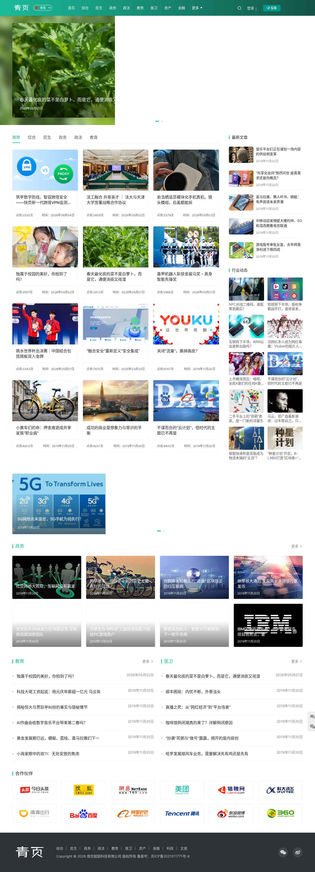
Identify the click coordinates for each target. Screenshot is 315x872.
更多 (196, 8)
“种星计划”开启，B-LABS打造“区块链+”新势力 (285, 455)
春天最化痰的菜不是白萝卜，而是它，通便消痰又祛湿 (114, 276)
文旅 (183, 848)
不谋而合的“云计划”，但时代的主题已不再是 (186, 430)
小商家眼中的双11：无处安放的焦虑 (48, 753)
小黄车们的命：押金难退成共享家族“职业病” (43, 430)
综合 (85, 8)
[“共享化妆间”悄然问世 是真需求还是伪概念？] (241, 179)
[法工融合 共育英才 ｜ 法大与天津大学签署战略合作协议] (116, 170)
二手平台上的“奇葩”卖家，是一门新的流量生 (246, 418)
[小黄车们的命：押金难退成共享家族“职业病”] (45, 400)
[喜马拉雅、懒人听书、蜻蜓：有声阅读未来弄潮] (241, 202)
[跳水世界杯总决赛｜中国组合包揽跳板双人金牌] (45, 323)
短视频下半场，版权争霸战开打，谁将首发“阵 (285, 306)
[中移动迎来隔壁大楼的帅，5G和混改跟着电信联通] (241, 226)
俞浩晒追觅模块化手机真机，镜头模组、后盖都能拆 (184, 200)
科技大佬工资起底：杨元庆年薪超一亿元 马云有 (59, 691)
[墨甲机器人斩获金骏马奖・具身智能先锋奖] (186, 246)
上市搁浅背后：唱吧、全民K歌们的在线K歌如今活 (246, 381)
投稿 (273, 8)
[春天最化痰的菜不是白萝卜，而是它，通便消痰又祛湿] (116, 246)
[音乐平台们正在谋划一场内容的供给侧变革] (241, 155)
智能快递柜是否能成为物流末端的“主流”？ (246, 455)
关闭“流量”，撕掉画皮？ (178, 350)
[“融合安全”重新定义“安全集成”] (116, 323)
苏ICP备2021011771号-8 (170, 856)
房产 (167, 8)
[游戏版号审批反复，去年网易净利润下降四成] (241, 250)
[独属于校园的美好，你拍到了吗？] (45, 246)
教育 (140, 8)
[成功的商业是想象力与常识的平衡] (116, 400)
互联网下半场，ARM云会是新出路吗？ (246, 344)
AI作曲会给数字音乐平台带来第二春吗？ (52, 722)
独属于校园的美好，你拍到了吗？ (41, 276)
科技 (170, 848)
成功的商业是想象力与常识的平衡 (114, 430)
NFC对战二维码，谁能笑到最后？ (246, 306)
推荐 (16, 137)
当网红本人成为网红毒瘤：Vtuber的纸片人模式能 (285, 344)
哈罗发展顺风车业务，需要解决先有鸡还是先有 (207, 753)
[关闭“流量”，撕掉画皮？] (186, 323)
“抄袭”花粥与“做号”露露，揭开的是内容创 (202, 738)
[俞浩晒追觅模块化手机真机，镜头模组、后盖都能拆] (186, 170)
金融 (181, 8)
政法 (126, 8)
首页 (71, 8)
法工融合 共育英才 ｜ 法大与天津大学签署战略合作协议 (116, 200)
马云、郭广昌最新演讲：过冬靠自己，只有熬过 (285, 418)
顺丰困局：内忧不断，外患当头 (193, 691)
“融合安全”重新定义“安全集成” (113, 350)
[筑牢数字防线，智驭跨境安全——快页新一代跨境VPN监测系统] (45, 170)
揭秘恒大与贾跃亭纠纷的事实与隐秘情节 (52, 707)
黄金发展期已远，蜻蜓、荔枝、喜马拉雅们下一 (58, 738)
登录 (250, 8)
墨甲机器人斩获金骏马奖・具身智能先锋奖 (184, 276)
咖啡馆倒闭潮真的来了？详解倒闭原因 (199, 722)
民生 (98, 8)
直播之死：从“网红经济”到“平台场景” (198, 707)
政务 (112, 8)
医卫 (154, 8)
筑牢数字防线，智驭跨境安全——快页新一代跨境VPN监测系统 (43, 200)
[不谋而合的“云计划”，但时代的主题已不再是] (186, 400)
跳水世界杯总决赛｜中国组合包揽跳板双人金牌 (43, 353)
